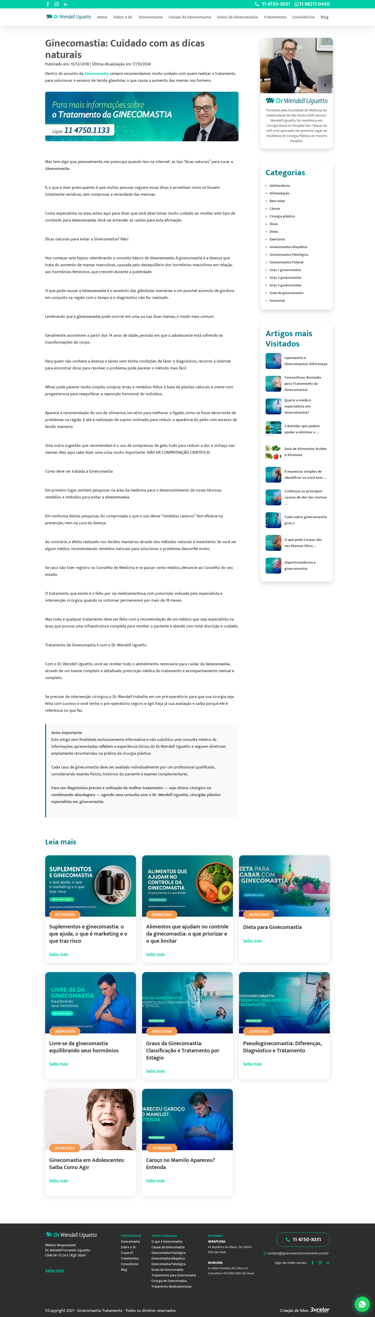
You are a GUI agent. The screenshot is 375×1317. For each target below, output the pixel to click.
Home (102, 17)
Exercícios (277, 239)
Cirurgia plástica (282, 216)
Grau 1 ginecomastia (285, 270)
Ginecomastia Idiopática (168, 1258)
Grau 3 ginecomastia (285, 285)
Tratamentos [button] (275, 17)
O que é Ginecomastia (167, 1241)
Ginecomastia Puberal (287, 262)
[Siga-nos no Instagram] (56, 4)
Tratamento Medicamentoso (172, 1286)
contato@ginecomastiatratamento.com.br (298, 1253)
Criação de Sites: (294, 1310)
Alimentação (280, 193)
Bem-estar (277, 201)
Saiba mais (58, 954)
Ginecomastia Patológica (289, 255)
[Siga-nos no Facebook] (47, 4)
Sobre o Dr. (123, 17)
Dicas (274, 224)
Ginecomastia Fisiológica (168, 1253)
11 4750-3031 (307, 1239)
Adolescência (280, 186)
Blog (325, 17)
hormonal (277, 301)
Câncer (275, 209)
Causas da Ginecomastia (190, 17)
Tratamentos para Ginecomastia (174, 1275)
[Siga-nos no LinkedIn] (65, 4)
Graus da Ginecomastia (237, 17)
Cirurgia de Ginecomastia (169, 1281)
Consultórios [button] (303, 17)
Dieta (274, 232)
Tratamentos (130, 1258)
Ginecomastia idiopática (288, 247)
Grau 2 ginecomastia (285, 278)
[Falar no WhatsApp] (362, 1304)
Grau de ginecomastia (286, 293)
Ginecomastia (151, 17)
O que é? (127, 1253)
